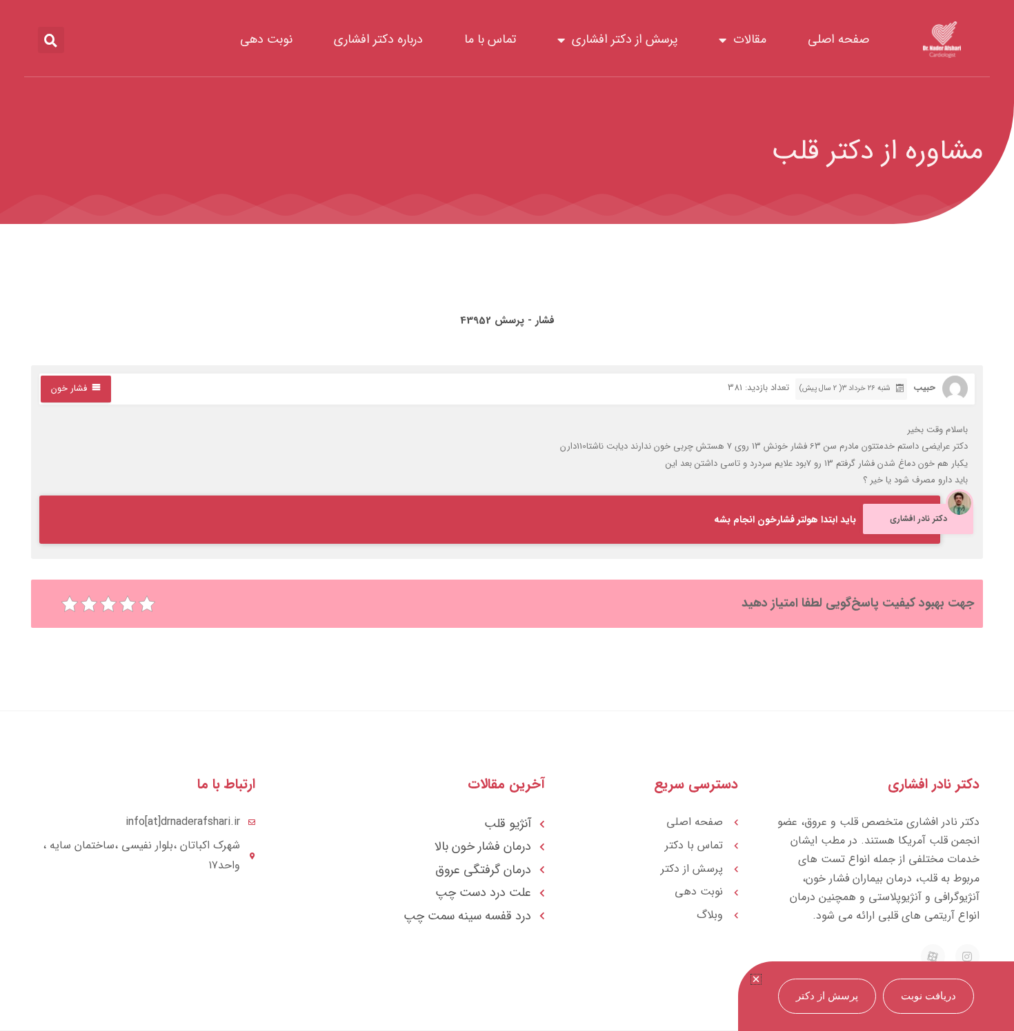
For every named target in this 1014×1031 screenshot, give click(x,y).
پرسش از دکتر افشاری (624, 39)
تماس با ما (490, 39)
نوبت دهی (266, 39)
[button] (51, 40)
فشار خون (69, 388)
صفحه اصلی (838, 39)
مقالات (749, 39)
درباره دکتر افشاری (378, 39)
